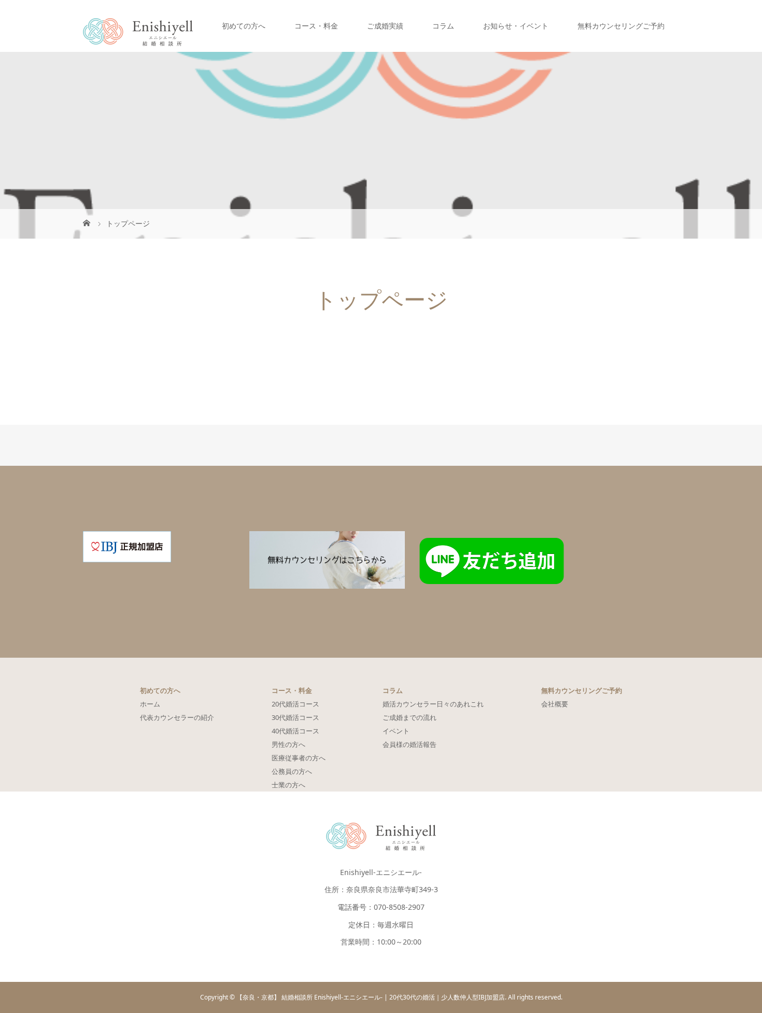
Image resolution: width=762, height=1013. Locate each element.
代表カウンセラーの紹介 (177, 717)
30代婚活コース (295, 717)
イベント (396, 731)
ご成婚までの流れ (409, 717)
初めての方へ (243, 26)
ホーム (150, 704)
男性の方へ (288, 744)
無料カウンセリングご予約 (621, 26)
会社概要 (554, 704)
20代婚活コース (295, 704)
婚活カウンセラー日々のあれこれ (433, 704)
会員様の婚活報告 (409, 744)
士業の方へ (288, 784)
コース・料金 (316, 26)
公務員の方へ (292, 771)
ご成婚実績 (385, 26)
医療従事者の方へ (299, 757)
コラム (443, 26)
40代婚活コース (295, 731)
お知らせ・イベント (515, 26)
